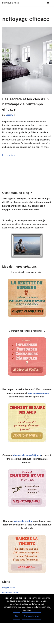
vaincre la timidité (23, 521)
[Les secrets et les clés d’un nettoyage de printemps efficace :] (27, 60)
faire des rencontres (38, 393)
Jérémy (9, 115)
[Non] (50, 608)
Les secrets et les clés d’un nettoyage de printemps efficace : (25, 104)
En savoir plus (31, 616)
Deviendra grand (10, 592)
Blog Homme (8, 587)
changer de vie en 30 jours (27, 455)
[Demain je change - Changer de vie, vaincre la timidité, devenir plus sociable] (11, 3)
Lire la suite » (8, 155)
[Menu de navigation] (48, 3)
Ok (16, 616)
